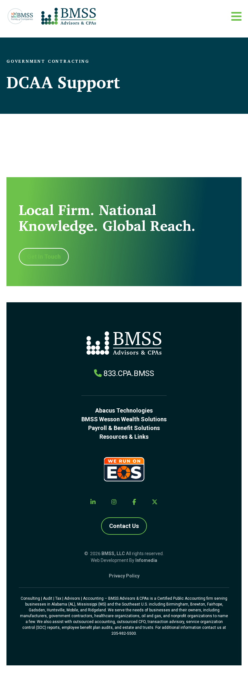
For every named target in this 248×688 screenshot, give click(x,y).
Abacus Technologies (124, 410)
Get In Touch (44, 256)
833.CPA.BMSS (128, 373)
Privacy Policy (124, 575)
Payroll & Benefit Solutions (124, 428)
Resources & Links (124, 436)
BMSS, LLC (113, 553)
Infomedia (146, 560)
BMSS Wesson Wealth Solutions (124, 419)
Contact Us (124, 525)
